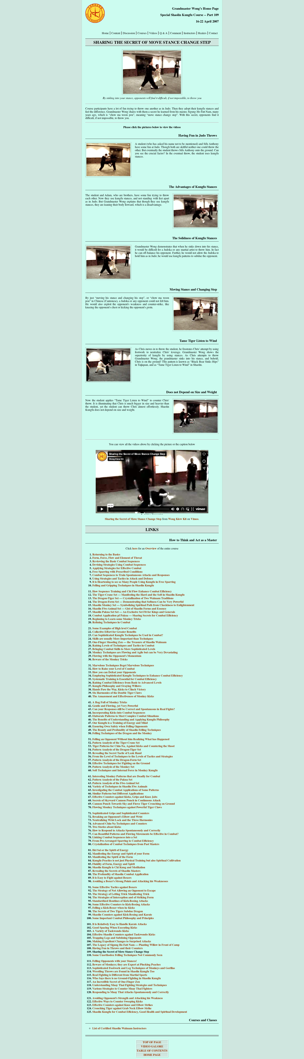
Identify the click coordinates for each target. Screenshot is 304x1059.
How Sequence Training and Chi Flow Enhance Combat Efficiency (132, 591)
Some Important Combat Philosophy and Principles (123, 918)
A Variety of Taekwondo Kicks (110, 931)
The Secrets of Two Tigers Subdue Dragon (117, 911)
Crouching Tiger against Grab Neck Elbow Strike (121, 1008)
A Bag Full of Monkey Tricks (109, 702)
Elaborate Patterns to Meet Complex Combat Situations (125, 716)
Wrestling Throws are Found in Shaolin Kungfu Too (123, 971)
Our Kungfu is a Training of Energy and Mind (120, 723)
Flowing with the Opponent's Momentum (116, 656)
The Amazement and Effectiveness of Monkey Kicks (123, 696)
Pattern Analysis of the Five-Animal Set (115, 783)
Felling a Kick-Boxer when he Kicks (113, 908)
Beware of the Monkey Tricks (110, 659)
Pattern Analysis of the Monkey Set (113, 767)
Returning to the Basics (106, 554)
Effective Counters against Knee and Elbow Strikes (122, 1005)
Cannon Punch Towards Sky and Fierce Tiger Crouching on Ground (133, 804)
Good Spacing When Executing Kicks (114, 927)
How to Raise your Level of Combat (113, 669)
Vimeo (194, 519)
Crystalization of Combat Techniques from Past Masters (125, 844)
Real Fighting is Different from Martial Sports (119, 975)
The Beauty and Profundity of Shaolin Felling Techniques (126, 730)
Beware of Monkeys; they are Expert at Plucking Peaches (126, 964)
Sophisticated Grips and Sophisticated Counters (120, 813)
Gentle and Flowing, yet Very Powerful (115, 706)
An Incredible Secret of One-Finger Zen (116, 982)
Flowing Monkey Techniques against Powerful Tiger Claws (127, 807)
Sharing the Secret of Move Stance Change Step (133, 519)
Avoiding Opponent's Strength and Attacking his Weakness (127, 998)
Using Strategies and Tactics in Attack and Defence (122, 578)
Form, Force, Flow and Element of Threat (117, 558)
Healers (202, 33)
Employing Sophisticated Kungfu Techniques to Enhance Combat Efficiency (137, 675)
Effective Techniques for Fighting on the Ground (121, 763)
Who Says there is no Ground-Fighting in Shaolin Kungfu (126, 978)
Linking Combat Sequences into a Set (114, 837)
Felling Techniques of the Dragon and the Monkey (122, 733)
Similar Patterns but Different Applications (118, 793)
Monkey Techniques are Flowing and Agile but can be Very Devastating (135, 652)
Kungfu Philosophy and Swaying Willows (116, 686)
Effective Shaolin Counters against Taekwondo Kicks (123, 934)
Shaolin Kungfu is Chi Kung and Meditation (118, 867)
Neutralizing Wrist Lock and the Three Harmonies (122, 820)
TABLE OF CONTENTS (152, 1050)
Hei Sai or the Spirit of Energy (110, 850)
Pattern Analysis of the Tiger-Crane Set (116, 743)
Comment (175, 33)
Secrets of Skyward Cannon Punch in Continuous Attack (126, 800)
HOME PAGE (152, 1055)
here (135, 548)
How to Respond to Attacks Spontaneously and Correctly (126, 830)
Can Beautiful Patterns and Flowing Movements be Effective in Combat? (135, 834)
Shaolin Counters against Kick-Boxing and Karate (122, 914)
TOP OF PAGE (152, 1042)
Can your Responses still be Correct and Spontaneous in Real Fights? (133, 709)
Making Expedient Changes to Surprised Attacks (121, 941)
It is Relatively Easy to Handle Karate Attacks (119, 924)
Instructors (189, 33)
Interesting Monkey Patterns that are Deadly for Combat (126, 776)
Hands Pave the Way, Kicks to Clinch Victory (119, 689)
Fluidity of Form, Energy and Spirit (113, 864)
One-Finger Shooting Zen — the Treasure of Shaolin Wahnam (129, 642)
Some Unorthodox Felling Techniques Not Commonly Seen (127, 955)
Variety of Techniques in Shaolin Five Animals (119, 786)
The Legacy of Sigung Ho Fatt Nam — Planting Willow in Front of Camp (135, 945)
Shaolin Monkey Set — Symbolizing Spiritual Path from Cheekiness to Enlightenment (143, 605)
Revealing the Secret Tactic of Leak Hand (117, 753)
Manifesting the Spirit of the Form (112, 857)
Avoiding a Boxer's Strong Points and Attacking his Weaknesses (130, 881)
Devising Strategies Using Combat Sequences (119, 564)
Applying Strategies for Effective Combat (116, 568)
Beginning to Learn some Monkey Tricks (116, 619)
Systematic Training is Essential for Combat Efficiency (124, 679)
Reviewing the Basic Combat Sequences (116, 561)
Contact (213, 33)
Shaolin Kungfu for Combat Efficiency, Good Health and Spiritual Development (139, 1012)
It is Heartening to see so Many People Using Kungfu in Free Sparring (134, 582)
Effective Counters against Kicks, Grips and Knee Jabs (124, 797)
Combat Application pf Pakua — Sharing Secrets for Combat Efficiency (135, 615)
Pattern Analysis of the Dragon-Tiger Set (116, 749)
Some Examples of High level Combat (114, 628)
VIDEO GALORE (152, 1046)
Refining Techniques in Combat (111, 622)
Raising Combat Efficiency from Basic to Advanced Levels (127, 682)
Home (105, 33)
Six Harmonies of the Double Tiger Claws (117, 693)
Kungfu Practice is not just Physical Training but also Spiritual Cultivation (136, 860)
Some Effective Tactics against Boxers (114, 887)
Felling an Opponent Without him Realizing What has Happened (130, 739)
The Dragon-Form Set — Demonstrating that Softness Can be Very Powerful (137, 602)
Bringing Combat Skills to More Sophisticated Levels (123, 649)
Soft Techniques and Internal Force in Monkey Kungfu (125, 770)
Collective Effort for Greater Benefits (114, 632)
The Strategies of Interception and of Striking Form (123, 897)
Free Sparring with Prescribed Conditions (117, 571)
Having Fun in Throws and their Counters (117, 948)
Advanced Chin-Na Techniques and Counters (119, 823)
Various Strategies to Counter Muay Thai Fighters (122, 988)
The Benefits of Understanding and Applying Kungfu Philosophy (131, 719)
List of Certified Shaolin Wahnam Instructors (119, 1028)
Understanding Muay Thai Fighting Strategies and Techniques (129, 985)
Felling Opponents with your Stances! (114, 961)
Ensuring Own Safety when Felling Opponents (120, 726)
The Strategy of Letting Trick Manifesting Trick (120, 894)
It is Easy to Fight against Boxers (111, 877)
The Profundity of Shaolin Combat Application (120, 874)
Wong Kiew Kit (177, 519)
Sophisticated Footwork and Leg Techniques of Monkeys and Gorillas (133, 968)
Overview (151, 548)
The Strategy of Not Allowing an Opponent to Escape (124, 890)
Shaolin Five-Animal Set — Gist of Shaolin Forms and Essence (129, 608)
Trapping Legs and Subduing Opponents (116, 938)
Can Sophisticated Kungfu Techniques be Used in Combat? (127, 635)
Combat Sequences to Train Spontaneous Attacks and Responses (131, 575)
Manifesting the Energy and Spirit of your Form (120, 853)
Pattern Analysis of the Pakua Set (112, 779)
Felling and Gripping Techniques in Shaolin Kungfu (123, 585)
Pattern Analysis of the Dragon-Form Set (116, 760)
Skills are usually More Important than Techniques (122, 638)
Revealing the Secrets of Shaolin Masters (116, 871)
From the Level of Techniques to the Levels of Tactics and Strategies (132, 756)
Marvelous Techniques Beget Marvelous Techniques (123, 665)
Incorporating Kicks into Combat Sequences (118, 712)
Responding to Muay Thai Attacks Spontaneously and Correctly (130, 992)
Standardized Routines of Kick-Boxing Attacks (120, 901)
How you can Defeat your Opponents (114, 672)
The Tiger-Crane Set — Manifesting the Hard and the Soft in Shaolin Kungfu (138, 595)
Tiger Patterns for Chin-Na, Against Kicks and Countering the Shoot (133, 746)
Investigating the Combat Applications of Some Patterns (125, 790)
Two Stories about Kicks (106, 827)
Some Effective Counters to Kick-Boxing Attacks (121, 904)
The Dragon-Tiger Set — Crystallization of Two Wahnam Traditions (132, 598)
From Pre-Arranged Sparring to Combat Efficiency (123, 841)
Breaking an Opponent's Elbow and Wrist (117, 817)
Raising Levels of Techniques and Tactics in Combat (123, 645)
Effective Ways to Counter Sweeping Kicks (117, 1001)
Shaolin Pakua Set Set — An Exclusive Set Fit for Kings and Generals (133, 612)
